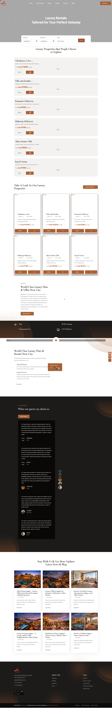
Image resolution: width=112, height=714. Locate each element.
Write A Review (23, 416)
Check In (25, 37)
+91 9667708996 (18, 685)
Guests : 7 (78, 257)
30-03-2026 (77, 597)
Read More (19, 607)
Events (49, 3)
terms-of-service (87, 680)
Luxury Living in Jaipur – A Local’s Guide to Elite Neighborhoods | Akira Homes (27, 635)
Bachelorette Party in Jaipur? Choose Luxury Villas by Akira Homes (55, 635)
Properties (19, 384)
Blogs (73, 3)
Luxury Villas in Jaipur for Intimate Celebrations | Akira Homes (55, 593)
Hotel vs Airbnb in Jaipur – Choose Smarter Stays (83, 634)
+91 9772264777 (18, 682)
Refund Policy (86, 688)
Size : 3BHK (86, 257)
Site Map (54, 680)
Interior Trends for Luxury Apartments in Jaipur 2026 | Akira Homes (83, 593)
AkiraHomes (24, 705)
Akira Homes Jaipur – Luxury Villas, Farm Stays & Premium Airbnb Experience (27, 593)
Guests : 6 (21, 257)
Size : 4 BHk (58, 257)
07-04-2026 (20, 597)
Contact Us (54, 683)
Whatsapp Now (26, 313)
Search (81, 40)
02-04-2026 (49, 597)
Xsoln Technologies (52, 705)
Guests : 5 (21, 216)
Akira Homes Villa (23, 141)
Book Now (104, 3)
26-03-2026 (49, 639)
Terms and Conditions (88, 686)
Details (19, 72)
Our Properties (40, 3)
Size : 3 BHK (29, 257)
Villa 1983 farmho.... (24, 81)
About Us (65, 3)
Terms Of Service (85, 705)
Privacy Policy (86, 683)
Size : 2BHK (29, 216)
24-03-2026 (77, 637)
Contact (57, 3)
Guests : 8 (49, 216)
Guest (58, 37)
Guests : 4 (78, 216)
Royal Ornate (21, 161)
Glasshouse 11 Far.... (24, 60)
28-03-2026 (20, 639)
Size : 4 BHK (58, 216)
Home (30, 3)
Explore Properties (89, 187)
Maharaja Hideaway (24, 121)
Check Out (42, 37)
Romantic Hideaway (24, 101)
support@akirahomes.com (20, 680)
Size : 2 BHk (86, 216)
